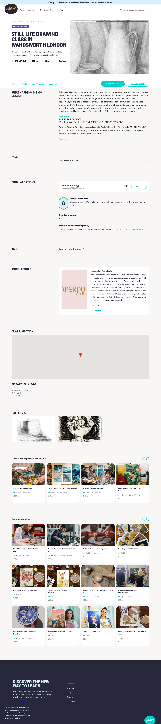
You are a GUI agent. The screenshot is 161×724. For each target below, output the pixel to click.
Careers (71, 701)
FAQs (24, 84)
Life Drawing (74, 249)
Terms (70, 696)
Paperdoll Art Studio (102, 270)
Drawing (62, 249)
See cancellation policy (134, 229)
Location (53, 84)
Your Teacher (38, 84)
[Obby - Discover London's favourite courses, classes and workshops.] (11, 9)
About (14, 84)
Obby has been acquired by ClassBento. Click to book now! (80, 2)
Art (84, 249)
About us (71, 687)
